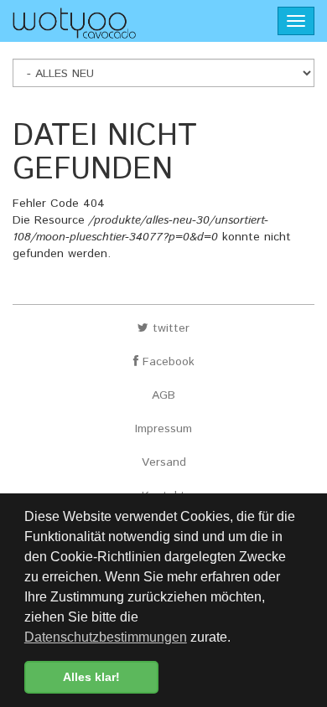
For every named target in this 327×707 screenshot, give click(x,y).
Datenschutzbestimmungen (105, 637)
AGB (163, 395)
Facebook (166, 362)
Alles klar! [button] (91, 677)
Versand (164, 462)
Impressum (163, 429)
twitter (168, 328)
